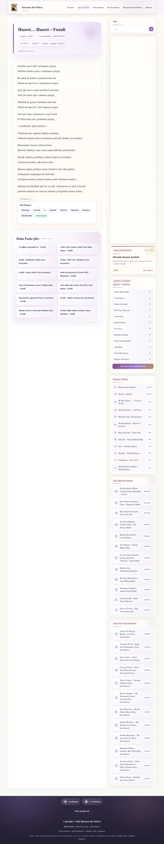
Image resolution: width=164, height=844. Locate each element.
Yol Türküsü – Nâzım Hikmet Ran (129, 546)
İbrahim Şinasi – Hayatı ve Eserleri (129, 424)
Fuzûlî (30, 36)
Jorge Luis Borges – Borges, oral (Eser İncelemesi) (128, 634)
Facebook (36, 210)
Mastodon (86, 210)
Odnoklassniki (26, 215)
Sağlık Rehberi (95, 826)
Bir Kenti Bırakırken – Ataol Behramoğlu (129, 579)
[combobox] (130, 29)
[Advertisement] (133, 139)
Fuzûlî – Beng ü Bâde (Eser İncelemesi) (35, 272)
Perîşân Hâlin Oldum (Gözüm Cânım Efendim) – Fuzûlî (130, 491)
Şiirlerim (149, 7)
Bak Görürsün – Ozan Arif (129, 432)
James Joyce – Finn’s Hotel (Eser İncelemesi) (130, 658)
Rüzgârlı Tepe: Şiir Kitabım (130, 416)
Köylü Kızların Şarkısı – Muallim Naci (128, 468)
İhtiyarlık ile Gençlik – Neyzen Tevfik (129, 513)
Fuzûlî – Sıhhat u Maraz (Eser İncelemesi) (77, 297)
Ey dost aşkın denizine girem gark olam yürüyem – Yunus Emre (130, 557)
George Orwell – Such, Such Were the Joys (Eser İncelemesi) (129, 670)
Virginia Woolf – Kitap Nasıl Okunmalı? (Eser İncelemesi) (129, 647)
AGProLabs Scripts (81, 826)
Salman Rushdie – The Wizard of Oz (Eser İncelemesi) (129, 725)
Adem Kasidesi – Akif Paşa (129, 409)
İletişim (101, 836)
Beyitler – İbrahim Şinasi (129, 453)
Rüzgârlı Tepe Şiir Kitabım (132, 7)
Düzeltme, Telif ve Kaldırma (95, 831)
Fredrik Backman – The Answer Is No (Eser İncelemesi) (130, 738)
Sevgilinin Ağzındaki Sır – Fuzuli (32, 247)
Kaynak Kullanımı (78, 831)
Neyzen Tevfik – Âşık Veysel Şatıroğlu (129, 610)
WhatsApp (25, 210)
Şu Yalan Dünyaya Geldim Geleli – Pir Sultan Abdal (128, 524)
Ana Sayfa (70, 7)
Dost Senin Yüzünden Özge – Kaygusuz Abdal (130, 503)
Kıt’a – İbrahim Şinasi (127, 446)
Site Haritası (82, 811)
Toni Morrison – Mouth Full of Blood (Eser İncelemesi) (130, 712)
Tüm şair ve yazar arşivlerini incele (133, 366)
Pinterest (63, 210)
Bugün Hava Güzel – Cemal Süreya (128, 536)
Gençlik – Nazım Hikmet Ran (130, 439)
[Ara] (151, 29)
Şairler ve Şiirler (83, 7)
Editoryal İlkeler (64, 831)
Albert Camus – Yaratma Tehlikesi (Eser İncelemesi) (130, 683)
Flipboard (74, 210)
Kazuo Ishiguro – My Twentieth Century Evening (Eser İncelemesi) (129, 697)
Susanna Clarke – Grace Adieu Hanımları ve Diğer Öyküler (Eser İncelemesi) (130, 765)
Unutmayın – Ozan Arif (128, 460)
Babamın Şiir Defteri (32, 7)
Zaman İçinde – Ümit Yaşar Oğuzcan (129, 600)
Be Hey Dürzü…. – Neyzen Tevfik (129, 402)
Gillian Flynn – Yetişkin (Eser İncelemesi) (130, 778)
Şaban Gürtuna (98, 7)
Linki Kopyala (41, 215)
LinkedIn (53, 210)
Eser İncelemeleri (113, 7)
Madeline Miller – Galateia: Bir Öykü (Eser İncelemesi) (130, 751)
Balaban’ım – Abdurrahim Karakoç (129, 569)
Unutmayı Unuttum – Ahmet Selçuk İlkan (128, 589)
